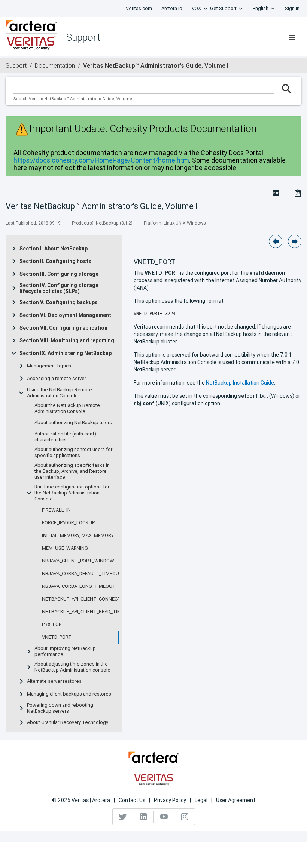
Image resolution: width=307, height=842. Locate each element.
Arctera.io (171, 8)
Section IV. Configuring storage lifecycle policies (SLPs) (58, 288)
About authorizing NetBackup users (73, 423)
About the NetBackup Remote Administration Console (67, 408)
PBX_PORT (53, 624)
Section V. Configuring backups (58, 302)
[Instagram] (184, 817)
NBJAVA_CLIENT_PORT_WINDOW (78, 561)
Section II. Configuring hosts (55, 261)
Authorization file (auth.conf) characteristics (65, 437)
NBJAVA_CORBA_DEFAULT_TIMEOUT (82, 574)
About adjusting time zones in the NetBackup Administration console (72, 667)
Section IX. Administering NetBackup (65, 353)
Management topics (49, 366)
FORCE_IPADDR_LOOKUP (68, 523)
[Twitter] (123, 817)
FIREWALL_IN (56, 510)
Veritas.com (139, 8)
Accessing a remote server (56, 379)
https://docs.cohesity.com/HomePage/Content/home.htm (101, 160)
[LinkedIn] (143, 817)
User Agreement (235, 800)
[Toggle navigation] (292, 37)
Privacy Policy (170, 800)
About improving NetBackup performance (65, 651)
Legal (201, 800)
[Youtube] (164, 817)
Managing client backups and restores (69, 694)
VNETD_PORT (57, 637)
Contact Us (132, 800)
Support (16, 65)
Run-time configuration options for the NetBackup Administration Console (71, 493)
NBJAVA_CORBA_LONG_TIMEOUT (79, 586)
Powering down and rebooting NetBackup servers (60, 708)
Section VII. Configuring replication (63, 328)
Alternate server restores (54, 681)
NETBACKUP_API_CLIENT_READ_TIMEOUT (88, 612)
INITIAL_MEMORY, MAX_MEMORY (78, 536)
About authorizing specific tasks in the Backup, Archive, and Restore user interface (72, 471)
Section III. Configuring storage (58, 274)
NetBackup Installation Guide (240, 382)
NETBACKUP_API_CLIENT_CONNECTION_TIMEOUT (97, 599)
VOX (196, 8)
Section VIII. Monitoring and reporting (66, 340)
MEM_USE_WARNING (65, 548)
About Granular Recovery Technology (67, 722)
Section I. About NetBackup (53, 249)
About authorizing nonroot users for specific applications (73, 453)
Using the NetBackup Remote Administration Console (59, 393)
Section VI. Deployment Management (65, 315)
